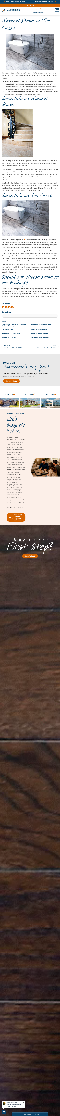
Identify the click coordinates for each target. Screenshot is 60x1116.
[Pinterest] (12, 307)
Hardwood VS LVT (7, 341)
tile (25, 240)
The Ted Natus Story (7, 329)
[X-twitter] (6, 307)
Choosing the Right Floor (9, 337)
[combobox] (30, 316)
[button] (6, 304)
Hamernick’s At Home (15, 414)
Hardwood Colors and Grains (39, 329)
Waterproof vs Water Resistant (39, 333)
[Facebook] (3, 307)
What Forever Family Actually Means (41, 324)
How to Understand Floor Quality (40, 337)
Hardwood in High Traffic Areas (11, 333)
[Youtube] (9, 307)
